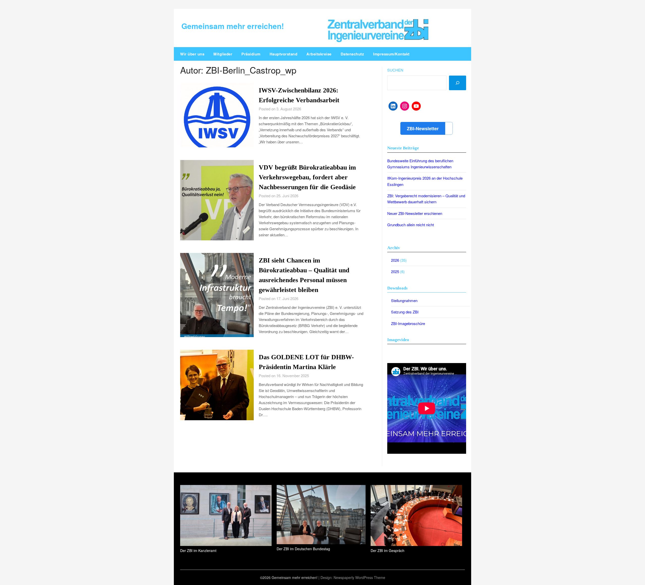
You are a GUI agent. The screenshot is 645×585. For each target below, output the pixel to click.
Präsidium (251, 54)
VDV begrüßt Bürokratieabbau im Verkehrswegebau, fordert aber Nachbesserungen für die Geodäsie (307, 177)
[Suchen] (457, 83)
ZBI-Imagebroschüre (408, 323)
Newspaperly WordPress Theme (359, 577)
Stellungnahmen (404, 300)
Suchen (395, 70)
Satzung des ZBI (404, 311)
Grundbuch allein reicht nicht (410, 224)
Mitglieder (222, 54)
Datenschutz (352, 54)
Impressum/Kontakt (391, 54)
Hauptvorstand (284, 54)
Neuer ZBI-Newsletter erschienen (414, 213)
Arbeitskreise (319, 54)
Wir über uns (192, 54)
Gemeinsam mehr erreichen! (232, 25)
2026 (395, 260)
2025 (395, 271)
